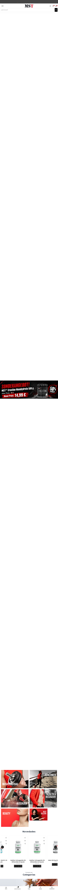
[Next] (55, 847)
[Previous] (2, 847)
